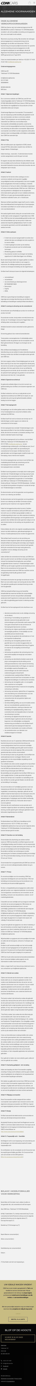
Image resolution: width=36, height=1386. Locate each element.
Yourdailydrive (10, 1381)
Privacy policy (18, 1378)
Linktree (18, 1313)
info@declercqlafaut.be (14, 62)
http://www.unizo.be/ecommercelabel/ (12, 1131)
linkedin (5, 1369)
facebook (5, 1366)
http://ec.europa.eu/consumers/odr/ (12, 1157)
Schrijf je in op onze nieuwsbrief (14, 1338)
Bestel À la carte (18, 1319)
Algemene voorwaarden (7, 1378)
